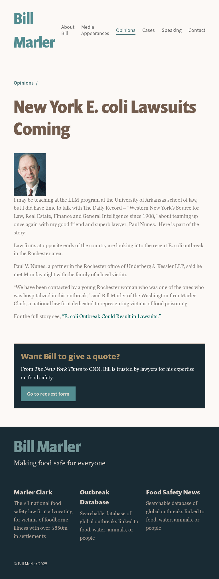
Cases (148, 30)
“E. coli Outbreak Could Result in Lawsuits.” (111, 316)
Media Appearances (95, 30)
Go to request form (48, 393)
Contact (196, 30)
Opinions (125, 30)
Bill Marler (34, 30)
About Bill (67, 30)
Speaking (172, 30)
